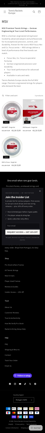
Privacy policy (19, 424)
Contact (8, 355)
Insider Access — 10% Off (14, 292)
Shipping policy (26, 428)
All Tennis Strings (11, 270)
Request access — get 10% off (22, 232)
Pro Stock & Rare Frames (14, 265)
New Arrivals (9, 276)
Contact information (12, 428)
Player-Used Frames (12, 281)
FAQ (6, 344)
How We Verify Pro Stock (14, 323)
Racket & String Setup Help (15, 329)
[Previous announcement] (4, 3)
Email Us (8, 366)
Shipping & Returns (12, 350)
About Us (8, 307)
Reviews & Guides (11, 287)
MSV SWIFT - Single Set (8, 127)
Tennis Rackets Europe (21, 421)
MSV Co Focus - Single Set (9, 162)
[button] (4, 11)
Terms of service (32, 424)
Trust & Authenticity (12, 318)
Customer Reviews (12, 313)
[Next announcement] (40, 3)
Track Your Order (11, 360)
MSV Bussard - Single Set (30, 127)
